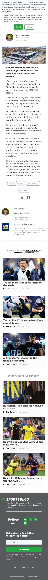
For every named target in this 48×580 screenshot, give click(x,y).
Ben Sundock (24, 35)
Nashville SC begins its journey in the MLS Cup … (22, 479)
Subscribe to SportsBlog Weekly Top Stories (20, 534)
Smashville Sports (23, 38)
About (16, 567)
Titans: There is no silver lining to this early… (22, 284)
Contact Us (24, 567)
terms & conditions (24, 557)
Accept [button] (18, 27)
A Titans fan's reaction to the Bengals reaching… (20, 359)
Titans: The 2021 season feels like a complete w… (23, 322)
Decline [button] (29, 27)
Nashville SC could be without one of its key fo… (23, 443)
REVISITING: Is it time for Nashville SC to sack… (23, 407)
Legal (32, 567)
